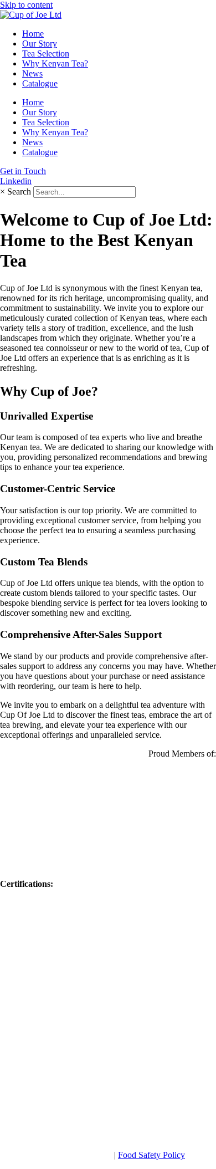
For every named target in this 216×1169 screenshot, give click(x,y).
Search (19, 191)
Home (33, 33)
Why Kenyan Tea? (55, 63)
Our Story (39, 43)
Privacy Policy (86, 1155)
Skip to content (26, 4)
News (32, 73)
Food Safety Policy (151, 1155)
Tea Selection (45, 53)
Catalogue (40, 83)
